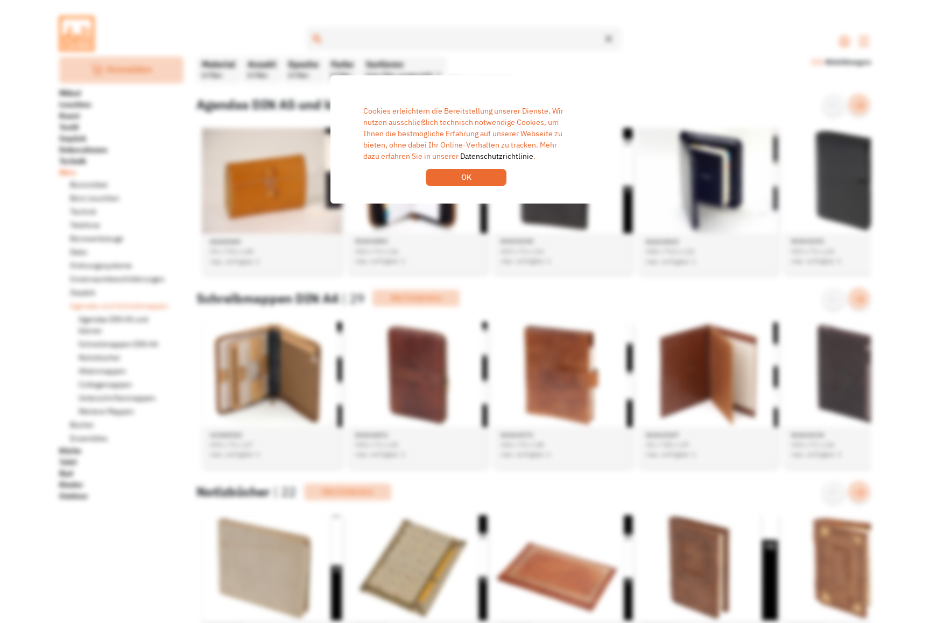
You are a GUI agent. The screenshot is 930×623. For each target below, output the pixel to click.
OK (466, 177)
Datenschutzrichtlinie (496, 156)
